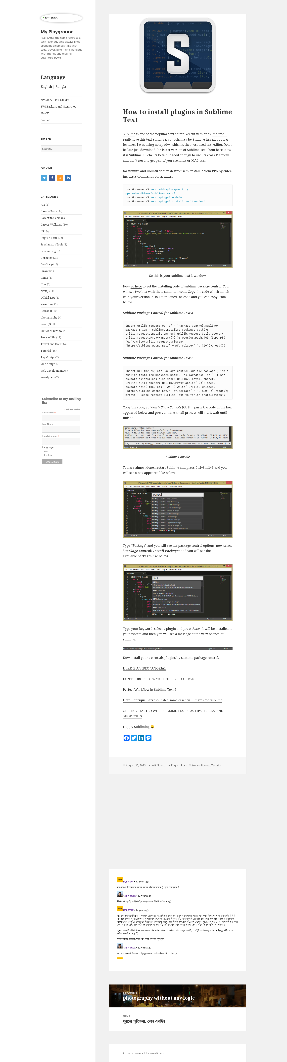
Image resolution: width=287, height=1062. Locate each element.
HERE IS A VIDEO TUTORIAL (144, 668)
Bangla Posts (49, 211)
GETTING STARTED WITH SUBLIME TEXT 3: (156, 711)
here (219, 150)
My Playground (57, 32)
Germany (46, 258)
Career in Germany (53, 218)
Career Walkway (51, 224)
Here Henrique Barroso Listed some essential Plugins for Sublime (172, 700)
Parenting (47, 304)
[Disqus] (178, 815)
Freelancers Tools (52, 244)
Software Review (51, 331)
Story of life (48, 337)
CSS (43, 231)
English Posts (49, 238)
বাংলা (46, 451)
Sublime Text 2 (181, 358)
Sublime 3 (219, 134)
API (43, 204)
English (46, 86)
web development (52, 370)
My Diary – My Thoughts (56, 100)
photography (49, 317)
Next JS (45, 291)
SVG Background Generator (58, 106)
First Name (49, 412)
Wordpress (48, 377)
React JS (46, 324)
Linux (44, 277)
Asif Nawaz (158, 765)
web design (48, 364)
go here (136, 286)
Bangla (60, 86)
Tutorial (46, 351)
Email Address (50, 436)
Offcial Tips (48, 297)
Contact (45, 120)
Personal (46, 311)
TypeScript (48, 357)
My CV (45, 113)
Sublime (129, 134)
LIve (43, 284)
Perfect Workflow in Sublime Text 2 (149, 689)
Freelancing (48, 251)
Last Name (47, 424)
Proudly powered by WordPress (143, 1053)
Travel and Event (51, 344)
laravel (45, 271)
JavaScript (47, 264)
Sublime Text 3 (182, 313)
